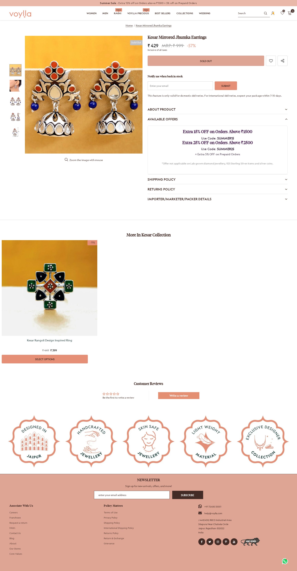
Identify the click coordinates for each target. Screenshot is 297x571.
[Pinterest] (226, 541)
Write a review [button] (178, 395)
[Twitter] (209, 541)
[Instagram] (217, 541)
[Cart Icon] (290, 13)
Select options (45, 359)
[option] (148, 3)
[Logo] (20, 14)
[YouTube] (234, 541)
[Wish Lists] (271, 61)
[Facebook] (201, 541)
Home (129, 25)
